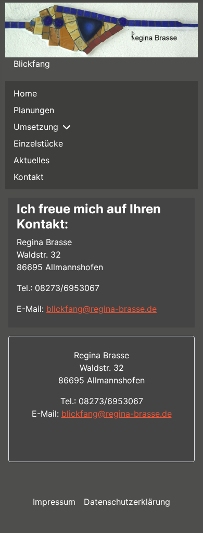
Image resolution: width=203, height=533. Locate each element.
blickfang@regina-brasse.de (101, 309)
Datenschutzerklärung (127, 501)
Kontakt (29, 177)
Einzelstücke (38, 143)
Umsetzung (36, 127)
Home (25, 93)
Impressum (54, 501)
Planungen (34, 110)
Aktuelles (31, 160)
